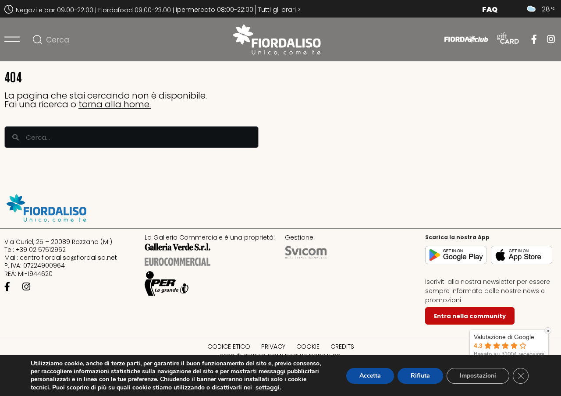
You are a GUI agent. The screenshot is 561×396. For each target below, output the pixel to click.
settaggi (268, 387)
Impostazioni (478, 375)
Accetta (370, 375)
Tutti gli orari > (279, 9)
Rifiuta (420, 375)
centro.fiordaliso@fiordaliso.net (68, 257)
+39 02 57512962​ (41, 249)
